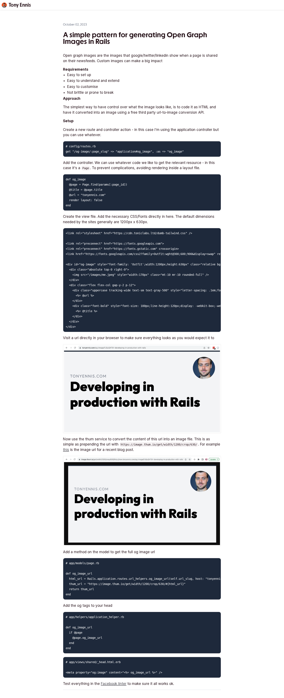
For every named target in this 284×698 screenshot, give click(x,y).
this (66, 450)
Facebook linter (113, 684)
